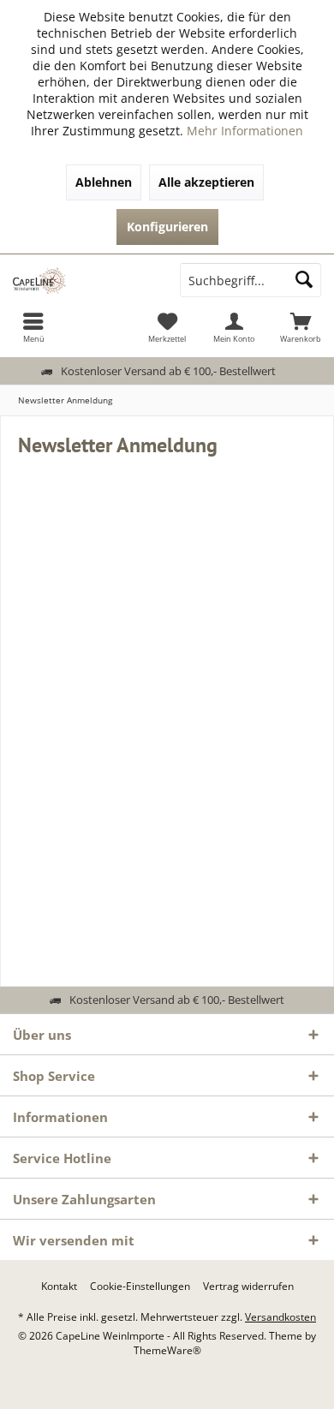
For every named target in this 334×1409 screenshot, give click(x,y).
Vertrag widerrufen (248, 1286)
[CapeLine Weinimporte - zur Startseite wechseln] (83, 280)
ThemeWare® (167, 1350)
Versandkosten (280, 1317)
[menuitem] (33, 327)
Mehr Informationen (245, 130)
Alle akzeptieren (206, 182)
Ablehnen (103, 182)
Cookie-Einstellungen (140, 1286)
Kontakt (59, 1286)
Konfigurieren (167, 226)
